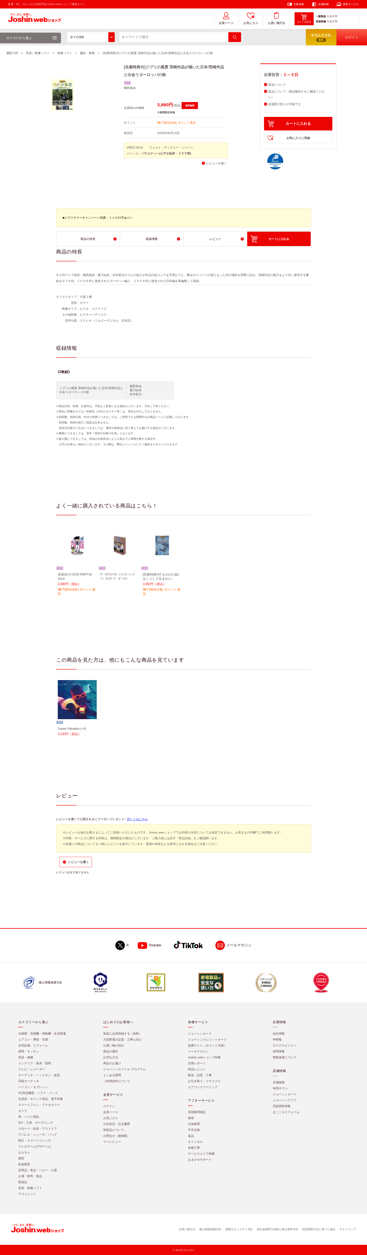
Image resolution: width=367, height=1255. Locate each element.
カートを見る (304, 22)
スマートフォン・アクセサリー (39, 1105)
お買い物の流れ (113, 1045)
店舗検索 (279, 1082)
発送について (277, 84)
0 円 (335, 16)
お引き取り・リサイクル (204, 1081)
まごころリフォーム (286, 1112)
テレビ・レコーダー (31, 1069)
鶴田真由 (130, 88)
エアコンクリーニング (203, 1087)
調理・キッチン (28, 1051)
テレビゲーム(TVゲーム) (34, 1146)
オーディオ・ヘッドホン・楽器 (39, 1075)
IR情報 (277, 1039)
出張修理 (194, 1124)
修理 (191, 1118)
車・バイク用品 (28, 1117)
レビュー (215, 239)
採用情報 (279, 1051)
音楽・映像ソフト (30, 1188)
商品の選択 (110, 1051)
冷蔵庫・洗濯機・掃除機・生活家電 (42, 1033)
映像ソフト (64, 53)
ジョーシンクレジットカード (207, 1039)
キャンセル (195, 1142)
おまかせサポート (200, 1159)
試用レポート (197, 1063)
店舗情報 (323, 4)
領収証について (113, 1130)
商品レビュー (197, 1069)
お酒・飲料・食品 (30, 1176)
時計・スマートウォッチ (34, 1140)
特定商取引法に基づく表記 (318, 1229)
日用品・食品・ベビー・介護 (37, 1170)
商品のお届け (112, 1063)
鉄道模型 (24, 1164)
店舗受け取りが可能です (284, 104)
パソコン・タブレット (33, 1087)
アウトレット (27, 1194)
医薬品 (22, 1182)
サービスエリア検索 (201, 1154)
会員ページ (226, 23)
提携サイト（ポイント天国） (207, 1045)
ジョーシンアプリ (284, 1100)
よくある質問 (112, 1075)
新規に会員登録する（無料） (122, 1033)
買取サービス (351, 4)
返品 (191, 1136)
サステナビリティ (284, 1045)
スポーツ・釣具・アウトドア (37, 1128)
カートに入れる (298, 124)
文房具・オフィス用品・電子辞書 (40, 1099)
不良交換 (194, 1130)
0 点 (329, 16)
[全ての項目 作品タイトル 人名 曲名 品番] (91, 37)
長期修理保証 (197, 1112)
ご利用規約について (116, 1081)
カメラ (22, 1111)
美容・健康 (25, 1057)
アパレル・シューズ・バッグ (37, 1134)
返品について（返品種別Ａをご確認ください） (296, 94)
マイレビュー (112, 1142)
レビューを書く (216, 163)
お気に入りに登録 (298, 138)
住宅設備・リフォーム (33, 1045)
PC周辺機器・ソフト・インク (38, 1093)
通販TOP (12, 53)
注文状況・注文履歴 (116, 1124)
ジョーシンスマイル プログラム (124, 1069)
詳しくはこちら (137, 819)
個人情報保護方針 (210, 1229)
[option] (77, 563)
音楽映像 (321, 21)
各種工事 (194, 1148)
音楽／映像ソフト (38, 53)
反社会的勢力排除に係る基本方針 (277, 1229)
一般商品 (321, 16)
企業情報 (299, 4)
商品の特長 (87, 239)
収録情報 (152, 239)
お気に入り (250, 23)
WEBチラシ (280, 1088)
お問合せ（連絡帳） (116, 1136)
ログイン (109, 1106)
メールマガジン (239, 945)
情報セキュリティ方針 (239, 1229)
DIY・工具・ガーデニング (35, 1123)
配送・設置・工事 (200, 1075)
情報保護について (284, 1057)
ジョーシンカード (200, 1033)
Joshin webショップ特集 (204, 1057)
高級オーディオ (28, 1081)
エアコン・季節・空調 (33, 1039)
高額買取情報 (282, 1106)
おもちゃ (24, 1152)
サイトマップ (347, 1229)
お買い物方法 (276, 23)
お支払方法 (110, 1057)
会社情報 (279, 1033)
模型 (21, 1158)
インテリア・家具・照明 (34, 1063)
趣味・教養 (87, 53)
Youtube (155, 945)
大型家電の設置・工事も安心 (122, 1039)
